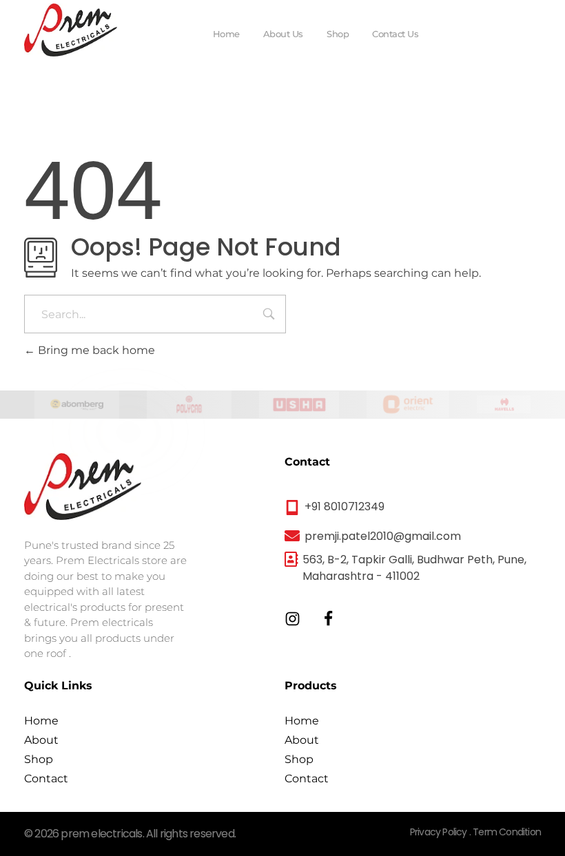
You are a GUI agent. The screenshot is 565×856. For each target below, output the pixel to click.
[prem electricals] (70, 29)
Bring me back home (95, 350)
